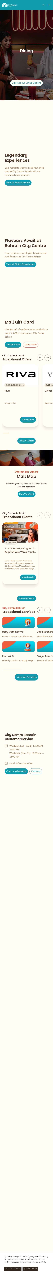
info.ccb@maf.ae (24, 763)
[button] (30, 1269)
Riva (7, 390)
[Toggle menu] (49, 5)
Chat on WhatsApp (16, 771)
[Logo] (9, 5)
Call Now (35, 771)
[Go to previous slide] (40, 358)
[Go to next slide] (48, 358)
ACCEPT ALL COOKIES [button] (12, 1269)
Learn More (27, 84)
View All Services (27, 677)
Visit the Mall (13, 344)
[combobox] (43, 5)
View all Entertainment (18, 182)
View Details (28, 419)
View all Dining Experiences (20, 264)
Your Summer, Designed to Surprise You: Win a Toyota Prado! (20, 550)
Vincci (48, 390)
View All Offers (26, 441)
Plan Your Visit (26, 494)
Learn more (30, 344)
